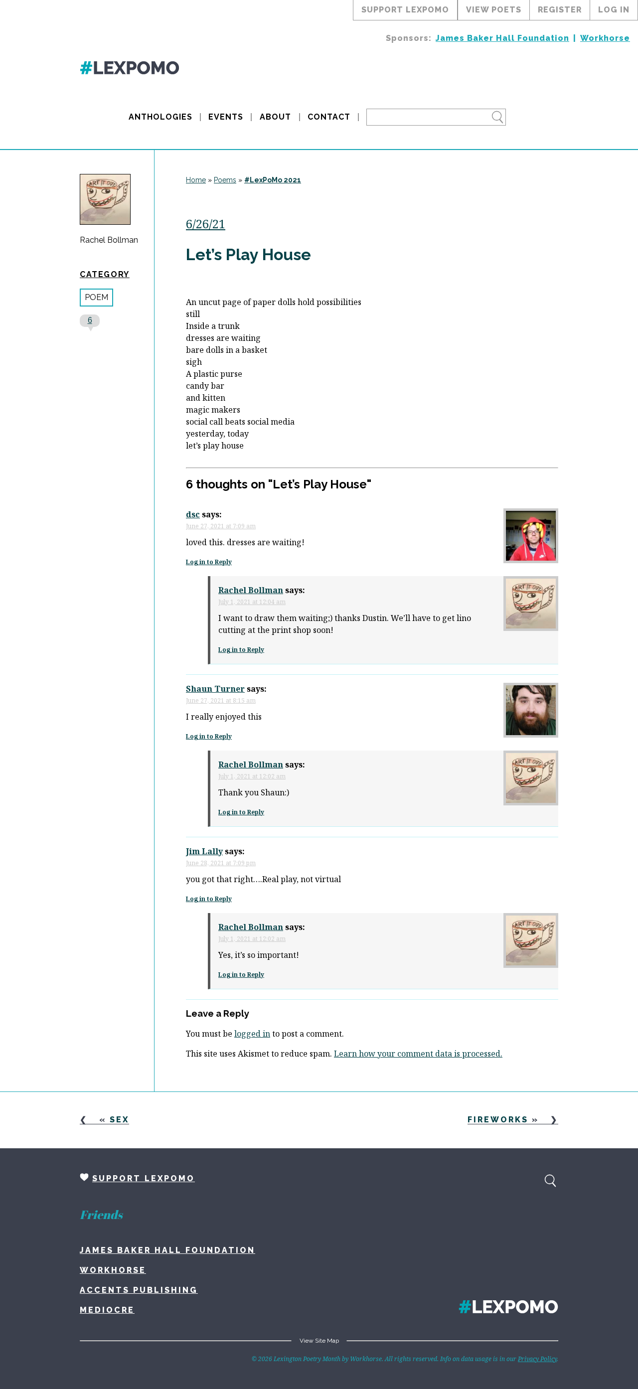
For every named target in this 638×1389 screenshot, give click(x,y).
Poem (96, 297)
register (560, 9)
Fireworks (498, 1119)
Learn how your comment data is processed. (418, 1053)
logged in (252, 1033)
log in (614, 9)
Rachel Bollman (109, 240)
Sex (119, 1119)
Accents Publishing (139, 1290)
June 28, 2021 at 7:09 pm (221, 863)
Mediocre (107, 1310)
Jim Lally (204, 851)
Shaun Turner (215, 688)
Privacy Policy (537, 1359)
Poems (225, 180)
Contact (329, 117)
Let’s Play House (248, 254)
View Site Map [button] (319, 1340)
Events (225, 117)
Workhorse (605, 38)
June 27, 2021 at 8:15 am (221, 700)
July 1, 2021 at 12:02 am (252, 776)
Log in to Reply (209, 562)
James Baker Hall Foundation (502, 38)
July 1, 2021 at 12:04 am (252, 602)
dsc (193, 514)
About (275, 117)
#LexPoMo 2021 (272, 180)
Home (196, 180)
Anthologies (160, 117)
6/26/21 (205, 223)
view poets (493, 9)
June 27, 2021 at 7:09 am (221, 526)
